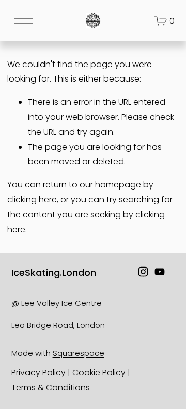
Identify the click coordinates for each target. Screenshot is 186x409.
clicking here (32, 200)
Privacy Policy (38, 373)
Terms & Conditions (50, 388)
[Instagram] (143, 271)
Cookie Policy (99, 373)
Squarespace (78, 353)
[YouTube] (159, 271)
